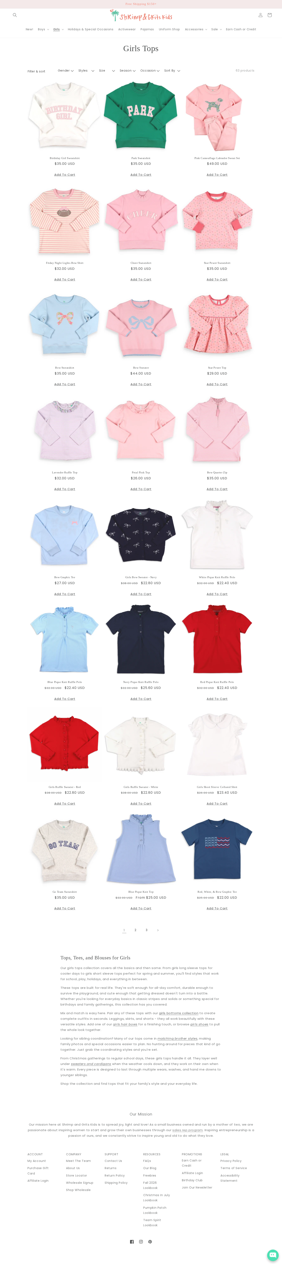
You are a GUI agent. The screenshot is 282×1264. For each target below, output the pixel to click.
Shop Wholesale (78, 1190)
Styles (83, 70)
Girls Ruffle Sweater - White (141, 787)
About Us (73, 1168)
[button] (14, 15)
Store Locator (76, 1175)
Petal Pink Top (141, 472)
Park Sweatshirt (141, 158)
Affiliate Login (38, 1181)
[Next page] (157, 930)
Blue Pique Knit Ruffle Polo (64, 682)
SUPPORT (111, 1154)
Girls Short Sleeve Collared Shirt (217, 787)
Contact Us (113, 1161)
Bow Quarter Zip (217, 472)
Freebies (149, 1175)
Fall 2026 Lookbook (150, 1185)
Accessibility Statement (230, 1178)
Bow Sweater (141, 367)
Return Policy (115, 1175)
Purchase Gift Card (38, 1170)
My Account (36, 1161)
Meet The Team (78, 1161)
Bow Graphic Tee (64, 577)
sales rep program (187, 1130)
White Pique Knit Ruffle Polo (217, 577)
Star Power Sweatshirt (217, 262)
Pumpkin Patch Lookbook (155, 1210)
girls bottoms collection (178, 1013)
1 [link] (124, 930)
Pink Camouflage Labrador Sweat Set (217, 158)
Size (102, 70)
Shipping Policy (116, 1183)
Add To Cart (64, 174)
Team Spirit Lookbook (152, 1222)
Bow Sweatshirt (64, 367)
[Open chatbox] (273, 1255)
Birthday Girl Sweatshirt (65, 158)
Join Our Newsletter (197, 1187)
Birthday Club (192, 1180)
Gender (64, 70)
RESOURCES (151, 1154)
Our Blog (149, 1168)
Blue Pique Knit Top (141, 891)
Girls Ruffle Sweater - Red (65, 787)
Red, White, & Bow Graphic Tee (217, 891)
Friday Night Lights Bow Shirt (64, 262)
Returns (110, 1168)
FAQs (147, 1161)
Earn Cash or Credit (191, 1163)
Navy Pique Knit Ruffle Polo (141, 682)
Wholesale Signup (80, 1183)
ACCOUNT (35, 1154)
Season (126, 70)
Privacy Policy (231, 1161)
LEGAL (224, 1154)
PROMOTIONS (192, 1154)
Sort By (169, 70)
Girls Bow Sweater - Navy (141, 577)
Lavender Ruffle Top (64, 472)
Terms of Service (233, 1168)
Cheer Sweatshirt (141, 262)
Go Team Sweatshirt (65, 891)
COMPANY (73, 1154)
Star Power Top (217, 367)
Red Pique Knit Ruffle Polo (217, 682)
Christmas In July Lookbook (156, 1197)
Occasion (148, 70)
